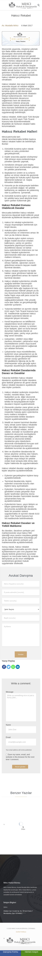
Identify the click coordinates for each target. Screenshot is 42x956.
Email (8, 737)
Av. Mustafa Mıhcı (10, 25)
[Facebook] (4, 667)
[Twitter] (9, 667)
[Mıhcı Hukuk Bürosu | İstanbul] (22, 5)
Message (9, 692)
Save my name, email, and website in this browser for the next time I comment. (20, 757)
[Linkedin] (18, 667)
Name (8, 725)
